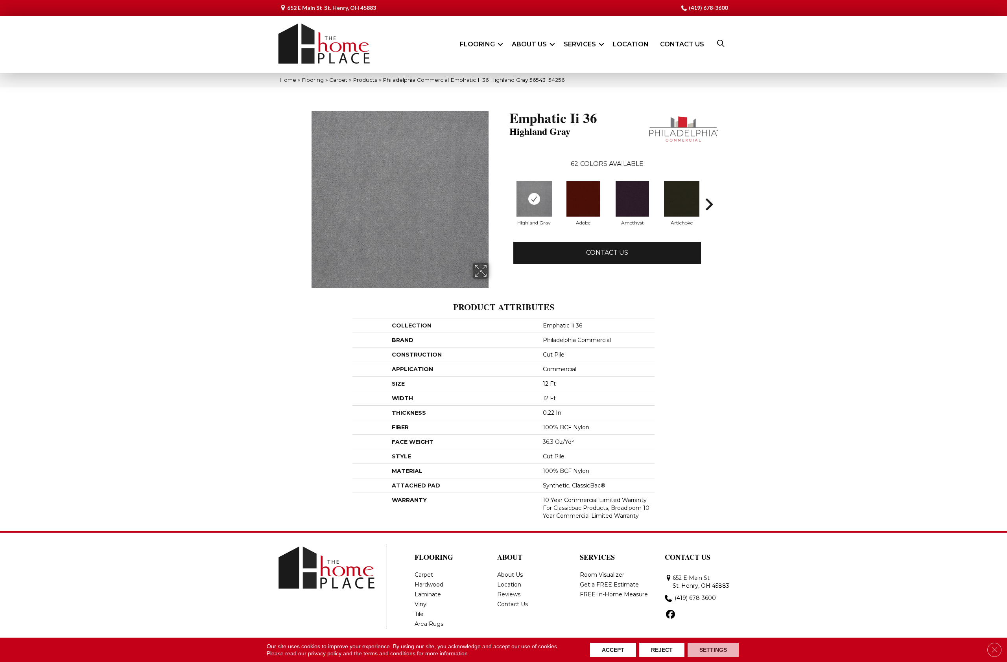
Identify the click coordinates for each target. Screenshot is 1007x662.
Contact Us (682, 44)
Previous (505, 204)
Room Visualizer (602, 574)
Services (580, 44)
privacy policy (324, 653)
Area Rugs (429, 623)
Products (365, 80)
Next (709, 204)
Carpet (338, 80)
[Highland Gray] (534, 199)
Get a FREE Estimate (609, 584)
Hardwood (429, 584)
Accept (613, 650)
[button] (500, 44)
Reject (662, 650)
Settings (713, 650)
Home (287, 80)
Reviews (508, 594)
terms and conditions (389, 653)
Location (631, 44)
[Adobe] (583, 199)
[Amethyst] (632, 199)
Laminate (428, 594)
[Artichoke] (681, 199)
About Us (529, 44)
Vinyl (421, 604)
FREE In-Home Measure (614, 594)
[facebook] (670, 615)
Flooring (477, 44)
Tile (419, 614)
